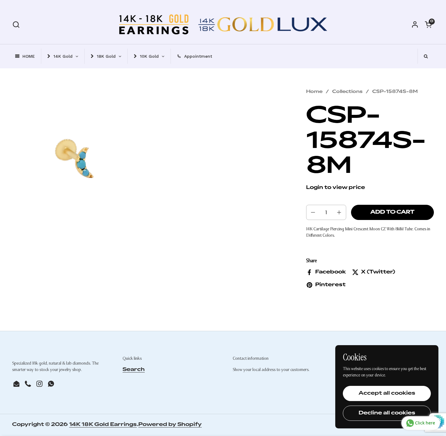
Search (134, 369)
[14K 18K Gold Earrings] (223, 24)
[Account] (415, 24)
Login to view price (335, 187)
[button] (16, 24)
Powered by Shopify (170, 424)
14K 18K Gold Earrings (103, 424)
